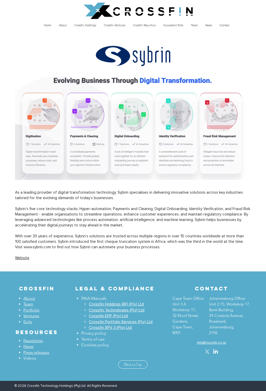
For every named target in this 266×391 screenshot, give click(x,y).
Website (22, 258)
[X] (207, 352)
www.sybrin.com (37, 247)
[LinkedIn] (215, 352)
